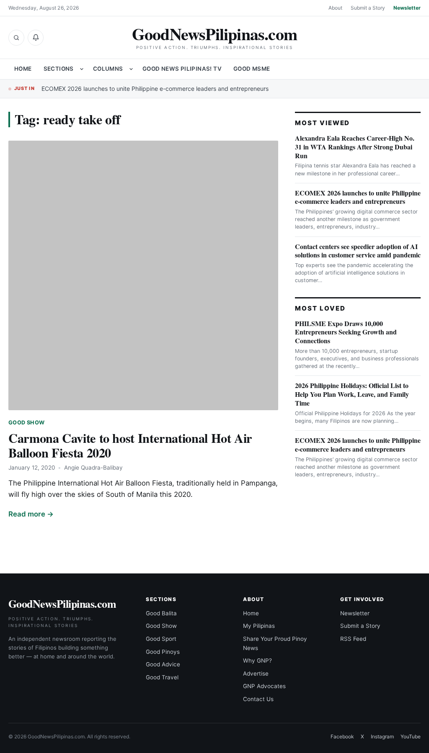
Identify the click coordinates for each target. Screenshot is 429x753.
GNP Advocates (264, 686)
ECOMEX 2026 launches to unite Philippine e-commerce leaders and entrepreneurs (155, 88)
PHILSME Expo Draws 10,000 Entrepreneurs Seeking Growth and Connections (346, 332)
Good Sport (161, 638)
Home (23, 68)
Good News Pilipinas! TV (182, 68)
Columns (108, 68)
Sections (59, 68)
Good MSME (251, 68)
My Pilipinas (259, 625)
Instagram (382, 736)
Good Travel (162, 677)
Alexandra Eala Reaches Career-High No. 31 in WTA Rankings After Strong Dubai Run (354, 146)
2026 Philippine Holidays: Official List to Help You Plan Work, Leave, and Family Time (352, 394)
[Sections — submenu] (81, 69)
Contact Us (258, 699)
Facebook (342, 736)
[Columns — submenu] (131, 69)
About (335, 8)
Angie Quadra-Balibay (93, 467)
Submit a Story (368, 8)
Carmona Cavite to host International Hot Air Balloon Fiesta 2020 (130, 445)
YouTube (411, 736)
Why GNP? (257, 660)
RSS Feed (353, 638)
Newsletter (407, 8)
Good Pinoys (163, 651)
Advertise (256, 673)
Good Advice (163, 664)
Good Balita (161, 613)
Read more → (31, 514)
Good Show (26, 422)
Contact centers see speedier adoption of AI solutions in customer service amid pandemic (358, 251)
